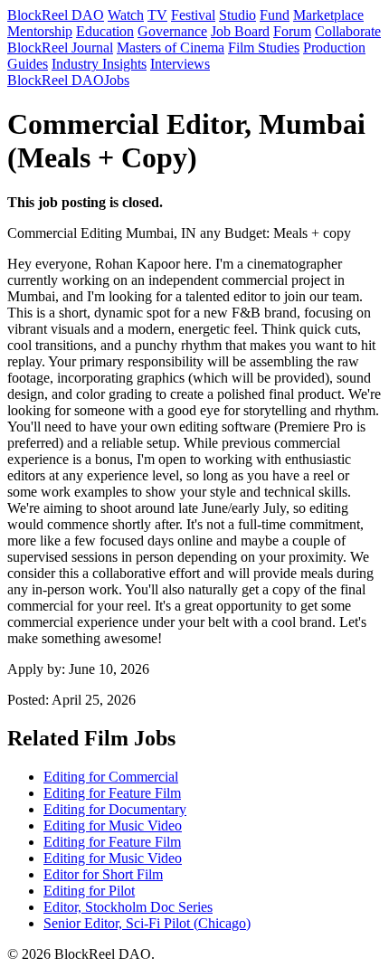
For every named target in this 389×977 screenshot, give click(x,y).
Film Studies (263, 47)
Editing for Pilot (89, 890)
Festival (193, 15)
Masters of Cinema (170, 47)
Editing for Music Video (112, 825)
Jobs (116, 80)
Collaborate (348, 31)
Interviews (180, 63)
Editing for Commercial (110, 776)
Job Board (240, 31)
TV (157, 15)
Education (105, 31)
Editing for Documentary (114, 809)
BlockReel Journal (60, 47)
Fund (274, 15)
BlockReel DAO (55, 15)
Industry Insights (99, 63)
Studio (237, 15)
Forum (292, 31)
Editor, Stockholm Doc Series (128, 907)
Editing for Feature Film (112, 793)
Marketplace (328, 15)
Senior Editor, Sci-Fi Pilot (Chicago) (147, 923)
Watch (126, 15)
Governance (172, 31)
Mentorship (39, 31)
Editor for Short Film (103, 874)
